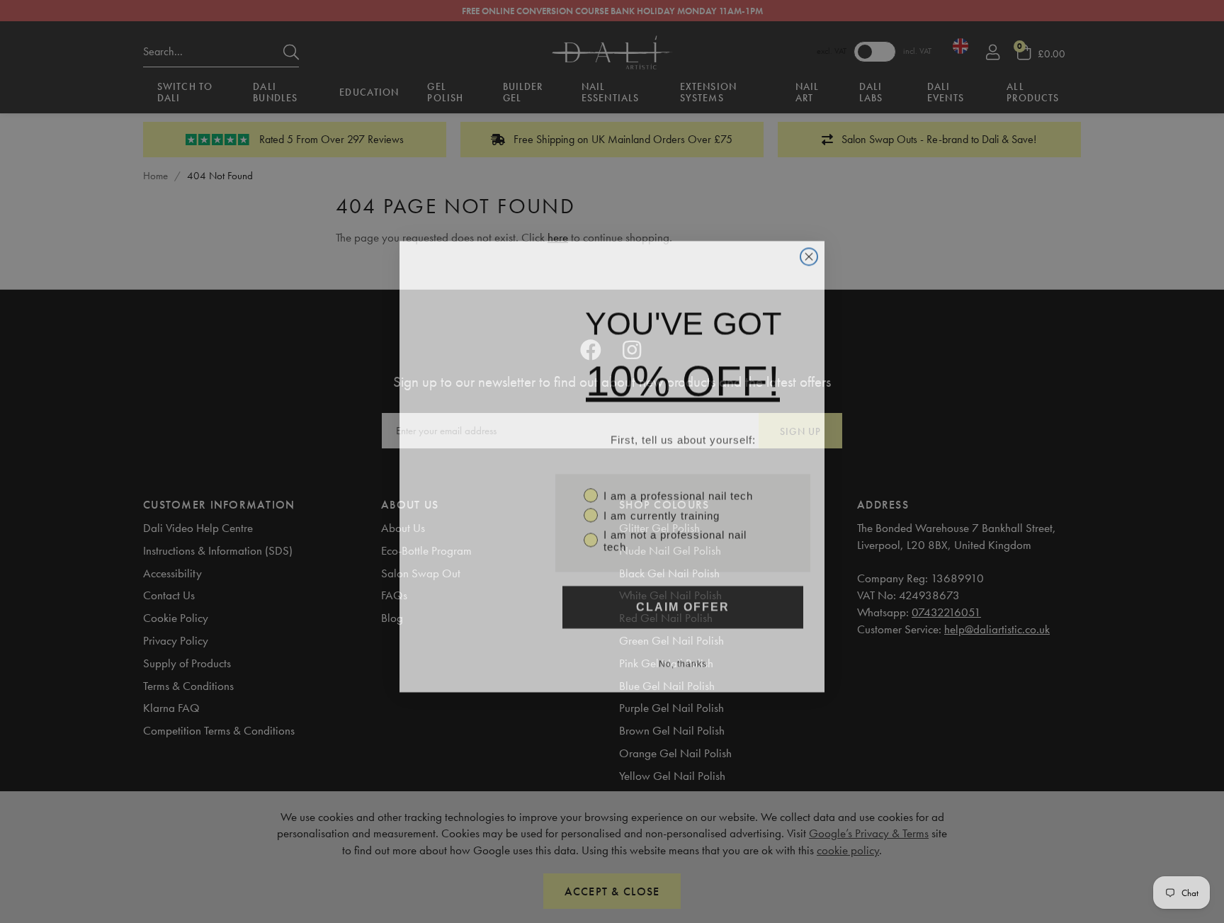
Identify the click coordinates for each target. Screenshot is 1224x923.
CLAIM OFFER (683, 602)
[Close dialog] (808, 251)
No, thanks (683, 659)
